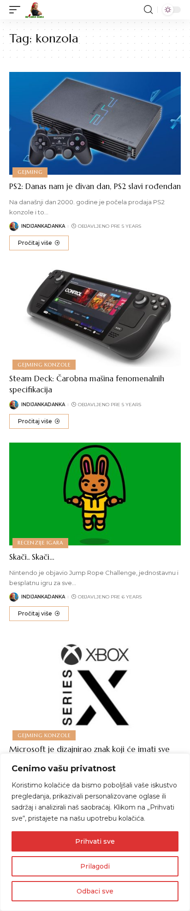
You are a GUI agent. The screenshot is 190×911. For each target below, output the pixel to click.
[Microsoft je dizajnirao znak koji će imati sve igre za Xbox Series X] (95, 686)
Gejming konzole (44, 364)
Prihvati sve (95, 841)
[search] (148, 9)
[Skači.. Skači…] (95, 494)
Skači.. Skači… (31, 557)
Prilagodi (95, 866)
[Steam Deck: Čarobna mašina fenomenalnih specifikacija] (95, 315)
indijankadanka (43, 226)
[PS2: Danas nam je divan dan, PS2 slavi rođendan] (95, 123)
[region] (95, 832)
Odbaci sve (95, 891)
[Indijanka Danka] (34, 9)
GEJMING (30, 172)
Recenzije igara (40, 542)
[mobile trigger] (17, 9)
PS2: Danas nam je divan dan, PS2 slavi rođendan (95, 186)
